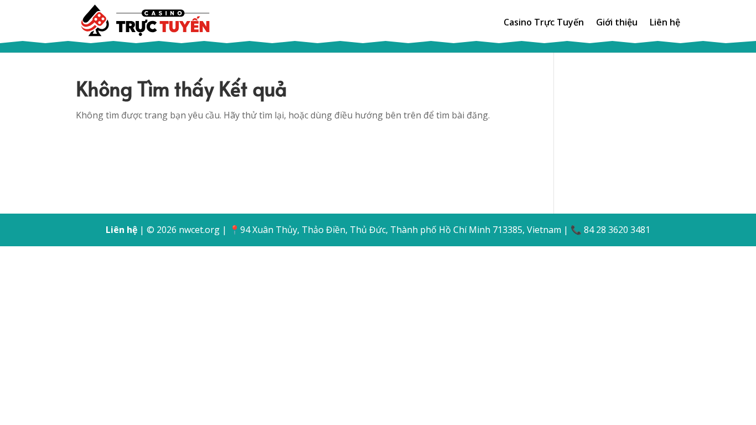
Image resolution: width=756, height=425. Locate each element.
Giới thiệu (617, 23)
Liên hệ (665, 23)
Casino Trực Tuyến (544, 23)
